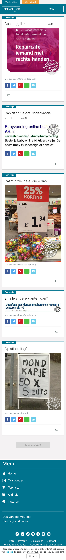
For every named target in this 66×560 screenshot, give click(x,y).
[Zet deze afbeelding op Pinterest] (20, 85)
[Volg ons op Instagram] (22, 534)
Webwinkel (30, 2)
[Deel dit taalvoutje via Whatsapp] (26, 85)
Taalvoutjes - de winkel (15, 521)
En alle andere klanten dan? (26, 298)
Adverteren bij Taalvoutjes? (46, 544)
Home (12, 473)
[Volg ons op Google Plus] (33, 534)
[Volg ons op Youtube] (48, 534)
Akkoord (33, 556)
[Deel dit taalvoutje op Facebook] (7, 85)
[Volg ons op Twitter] (28, 534)
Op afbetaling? (16, 349)
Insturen (13, 501)
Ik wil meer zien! (33, 445)
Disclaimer (37, 540)
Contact (51, 540)
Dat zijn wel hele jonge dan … (27, 181)
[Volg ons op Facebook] (17, 534)
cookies (9, 552)
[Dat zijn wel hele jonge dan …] (33, 223)
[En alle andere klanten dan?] (33, 307)
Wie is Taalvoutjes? (15, 544)
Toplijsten (14, 487)
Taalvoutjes (11, 2)
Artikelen (14, 494)
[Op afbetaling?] (33, 381)
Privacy (22, 540)
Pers (11, 540)
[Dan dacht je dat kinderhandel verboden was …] (33, 135)
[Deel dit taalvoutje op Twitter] (13, 85)
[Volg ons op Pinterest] (38, 534)
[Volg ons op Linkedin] (43, 534)
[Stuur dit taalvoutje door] (33, 85)
